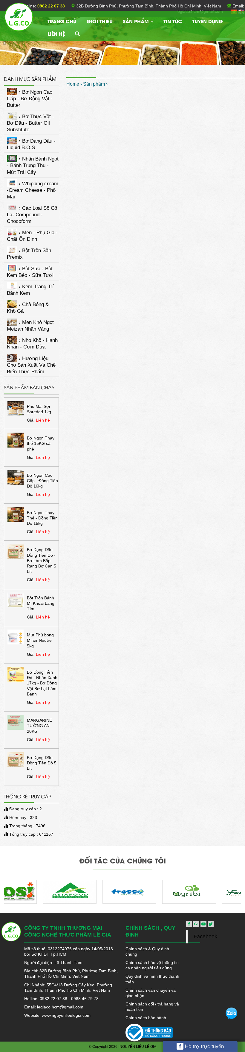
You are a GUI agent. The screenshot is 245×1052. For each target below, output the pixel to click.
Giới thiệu (100, 21)
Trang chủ (62, 21)
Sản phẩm (136, 21)
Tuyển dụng (207, 21)
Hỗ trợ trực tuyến (203, 1046)
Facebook (205, 937)
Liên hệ (56, 33)
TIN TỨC (172, 21)
